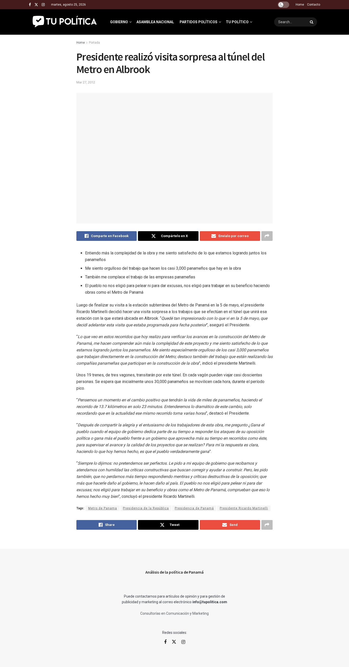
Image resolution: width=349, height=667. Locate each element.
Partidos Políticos (198, 22)
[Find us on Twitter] (36, 4)
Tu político (237, 22)
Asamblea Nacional (155, 22)
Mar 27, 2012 (85, 82)
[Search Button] (312, 22)
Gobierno (119, 22)
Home (300, 4)
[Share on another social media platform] (267, 236)
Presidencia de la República (146, 508)
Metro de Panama (102, 508)
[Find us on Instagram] (43, 4)
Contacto (313, 4)
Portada (94, 42)
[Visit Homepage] (65, 22)
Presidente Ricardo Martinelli (244, 508)
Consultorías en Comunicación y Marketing (174, 613)
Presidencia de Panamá (194, 508)
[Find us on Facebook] (30, 4)
